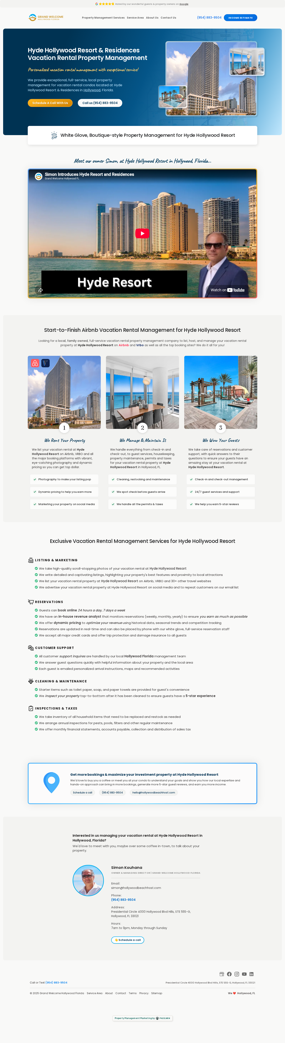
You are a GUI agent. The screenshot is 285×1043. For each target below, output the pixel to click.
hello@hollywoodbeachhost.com (153, 792)
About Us (152, 17)
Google (183, 4)
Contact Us (168, 17)
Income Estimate (240, 17)
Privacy (144, 993)
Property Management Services (103, 17)
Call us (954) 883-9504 (100, 103)
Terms (133, 993)
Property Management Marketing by (142, 1018)
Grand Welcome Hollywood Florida (62, 993)
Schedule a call (82, 792)
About (109, 993)
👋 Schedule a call (128, 940)
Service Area (135, 17)
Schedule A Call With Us (50, 103)
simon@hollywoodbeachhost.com (136, 888)
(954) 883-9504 (209, 17)
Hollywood (91, 90)
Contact (120, 993)
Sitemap (156, 993)
